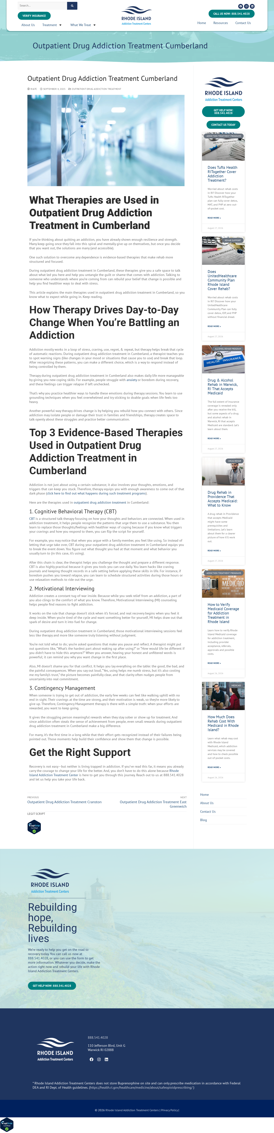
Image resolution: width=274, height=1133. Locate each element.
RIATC (33, 89)
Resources (220, 23)
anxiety (132, 380)
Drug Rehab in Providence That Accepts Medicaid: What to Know (222, 499)
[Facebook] (240, 6)
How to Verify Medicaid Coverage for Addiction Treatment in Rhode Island (223, 613)
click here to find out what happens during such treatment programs (96, 493)
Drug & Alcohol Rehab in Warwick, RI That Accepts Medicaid (222, 387)
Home (201, 23)
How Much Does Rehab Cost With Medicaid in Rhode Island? (223, 723)
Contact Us (243, 23)
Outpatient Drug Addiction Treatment (96, 89)
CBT (32, 518)
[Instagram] (246, 6)
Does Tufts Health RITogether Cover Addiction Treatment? (222, 174)
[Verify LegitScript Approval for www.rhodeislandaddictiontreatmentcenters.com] (34, 833)
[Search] (72, 6)
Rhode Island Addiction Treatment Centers (132, 1110)
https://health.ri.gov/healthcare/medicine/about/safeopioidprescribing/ (141, 1087)
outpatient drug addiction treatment (100, 502)
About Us (28, 25)
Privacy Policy (169, 1110)
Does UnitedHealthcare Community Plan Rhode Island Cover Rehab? (222, 280)
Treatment (49, 25)
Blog (203, 820)
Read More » (214, 217)
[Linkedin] (252, 6)
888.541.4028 (38, 958)
